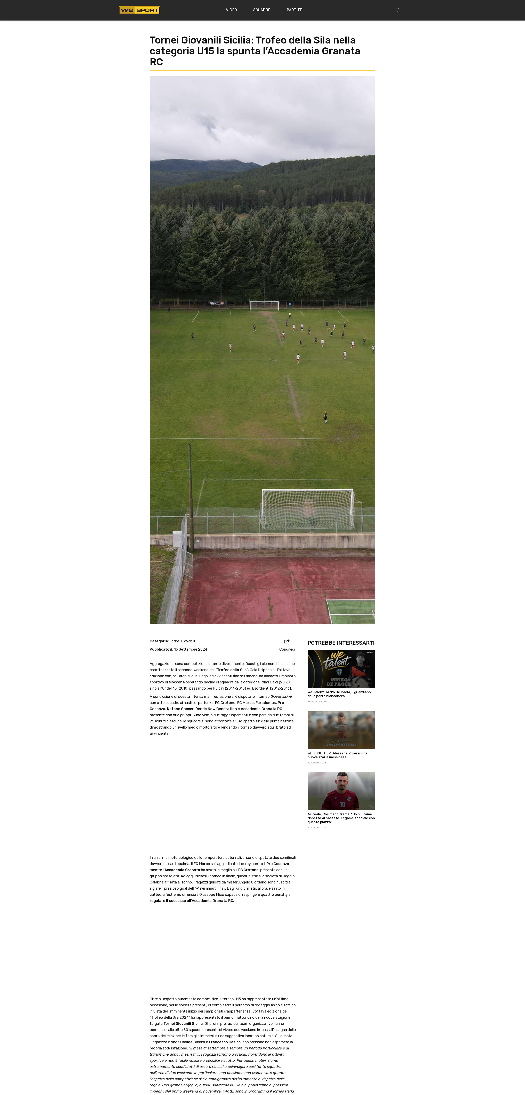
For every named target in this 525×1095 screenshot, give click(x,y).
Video (231, 10)
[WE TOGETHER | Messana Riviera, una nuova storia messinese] (341, 730)
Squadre (261, 10)
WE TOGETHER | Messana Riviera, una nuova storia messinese (338, 755)
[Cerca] (398, 10)
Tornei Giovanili (182, 641)
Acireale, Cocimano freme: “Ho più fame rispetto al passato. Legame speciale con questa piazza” (341, 818)
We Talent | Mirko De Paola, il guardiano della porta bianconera (339, 694)
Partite (294, 10)
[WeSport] (139, 10)
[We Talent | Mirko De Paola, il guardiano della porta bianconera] (341, 669)
